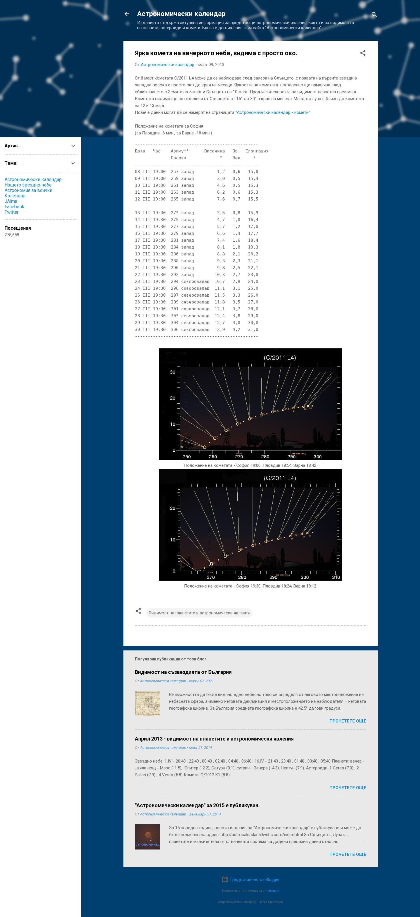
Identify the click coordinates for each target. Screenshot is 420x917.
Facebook (14, 206)
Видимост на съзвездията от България (183, 672)
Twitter (12, 212)
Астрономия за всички (28, 190)
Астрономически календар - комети (273, 112)
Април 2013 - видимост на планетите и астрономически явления (214, 739)
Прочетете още (347, 721)
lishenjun (273, 891)
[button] (362, 53)
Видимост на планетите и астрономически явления (199, 613)
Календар (15, 196)
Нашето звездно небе (28, 185)
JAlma (11, 201)
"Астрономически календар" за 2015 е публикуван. (197, 805)
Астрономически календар (181, 14)
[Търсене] (374, 15)
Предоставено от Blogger (254, 879)
